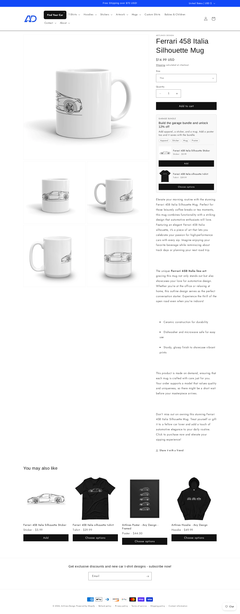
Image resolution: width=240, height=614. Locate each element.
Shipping (160, 65)
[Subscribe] (147, 576)
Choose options (186, 186)
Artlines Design (68, 606)
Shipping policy (157, 605)
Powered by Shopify (85, 606)
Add (186, 163)
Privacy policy (121, 605)
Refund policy (105, 605)
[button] (74, 14)
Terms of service (139, 605)
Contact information (178, 605)
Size (158, 71)
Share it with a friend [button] (171, 450)
